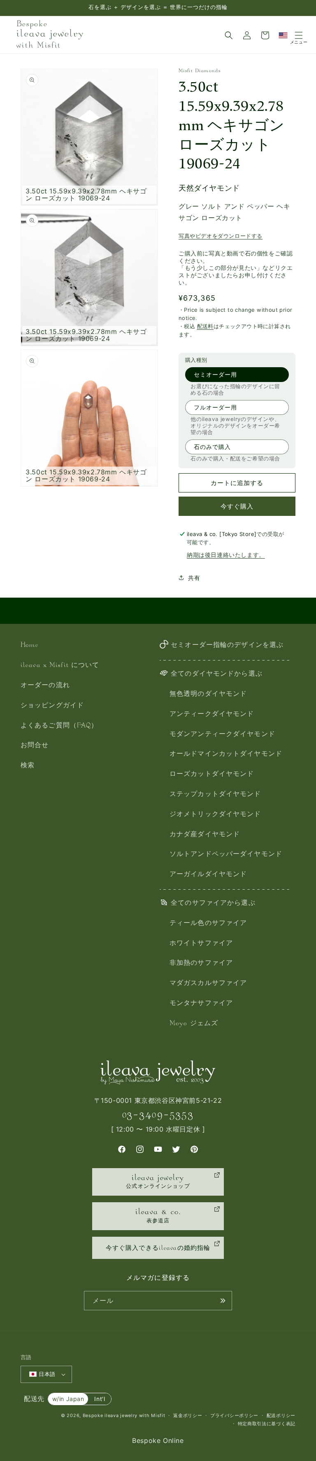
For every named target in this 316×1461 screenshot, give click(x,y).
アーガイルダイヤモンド (208, 875)
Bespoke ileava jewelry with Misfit (124, 1415)
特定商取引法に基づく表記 (266, 1423)
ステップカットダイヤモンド (215, 794)
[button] (229, 35)
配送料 (205, 326)
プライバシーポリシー (234, 1415)
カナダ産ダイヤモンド (205, 835)
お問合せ (35, 746)
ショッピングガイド (52, 706)
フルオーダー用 (215, 407)
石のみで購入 (212, 446)
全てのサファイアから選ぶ (213, 903)
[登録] (223, 1300)
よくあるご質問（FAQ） (59, 726)
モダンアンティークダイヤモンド (222, 735)
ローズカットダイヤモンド (212, 774)
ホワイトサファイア (201, 944)
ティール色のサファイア (208, 923)
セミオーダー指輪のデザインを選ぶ (227, 645)
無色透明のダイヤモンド (208, 694)
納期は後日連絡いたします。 (226, 554)
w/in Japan (68, 1398)
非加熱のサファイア (201, 963)
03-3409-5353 (158, 1115)
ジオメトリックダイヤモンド (215, 815)
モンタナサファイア (201, 1004)
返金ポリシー (187, 1415)
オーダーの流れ (45, 686)
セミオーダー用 (215, 374)
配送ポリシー (281, 1415)
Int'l (99, 1398)
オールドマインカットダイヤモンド (226, 754)
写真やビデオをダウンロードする (221, 235)
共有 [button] (194, 577)
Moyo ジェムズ (194, 1024)
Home (30, 645)
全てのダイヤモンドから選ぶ (217, 674)
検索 (28, 766)
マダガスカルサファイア (208, 983)
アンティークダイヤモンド (212, 714)
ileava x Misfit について (60, 666)
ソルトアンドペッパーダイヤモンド (226, 854)
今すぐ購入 (237, 506)
